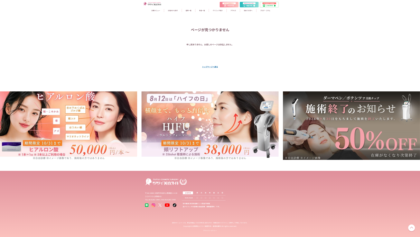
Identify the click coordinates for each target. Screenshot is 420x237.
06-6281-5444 (154, 199)
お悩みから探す (173, 10)
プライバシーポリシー (210, 230)
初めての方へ (248, 10)
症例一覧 (188, 10)
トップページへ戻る (210, 66)
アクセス (233, 10)
